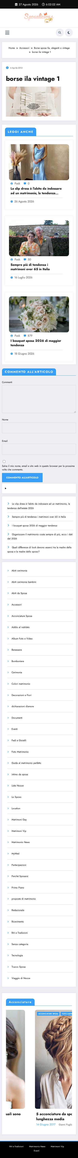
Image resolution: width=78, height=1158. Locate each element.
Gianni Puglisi (37, 1124)
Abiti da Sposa (19, 593)
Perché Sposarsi (20, 876)
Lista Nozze (18, 785)
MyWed (15, 853)
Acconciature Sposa (22, 616)
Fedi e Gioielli (19, 740)
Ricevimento (18, 921)
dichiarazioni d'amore (23, 706)
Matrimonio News (21, 842)
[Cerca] (60, 33)
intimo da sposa (20, 774)
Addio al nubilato (21, 627)
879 (30, 336)
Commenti (7, 382)
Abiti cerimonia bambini (24, 582)
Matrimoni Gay (19, 819)
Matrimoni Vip (19, 831)
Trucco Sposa (19, 967)
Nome (5, 419)
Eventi (15, 729)
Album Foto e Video (22, 638)
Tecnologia (17, 955)
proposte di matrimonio (24, 899)
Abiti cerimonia (19, 570)
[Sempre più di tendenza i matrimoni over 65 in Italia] (39, 238)
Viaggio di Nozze (21, 978)
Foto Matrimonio (20, 752)
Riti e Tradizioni (20, 933)
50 (29, 259)
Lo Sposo (16, 797)
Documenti (17, 718)
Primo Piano (18, 887)
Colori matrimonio (21, 684)
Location (16, 808)
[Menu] (7, 32)
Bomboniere (18, 661)
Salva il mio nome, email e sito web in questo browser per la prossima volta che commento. (38, 467)
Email (5, 441)
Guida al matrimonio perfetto (26, 763)
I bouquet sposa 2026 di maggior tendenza (36, 343)
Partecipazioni (19, 865)
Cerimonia (17, 672)
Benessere (17, 650)
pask (17, 183)
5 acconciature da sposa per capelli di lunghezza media (38, 1117)
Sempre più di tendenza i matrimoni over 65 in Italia (30, 267)
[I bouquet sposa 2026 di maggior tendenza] (39, 314)
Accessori (17, 604)
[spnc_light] (69, 33)
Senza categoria (20, 944)
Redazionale (18, 910)
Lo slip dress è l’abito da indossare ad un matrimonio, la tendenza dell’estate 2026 (36, 190)
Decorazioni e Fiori (21, 695)
